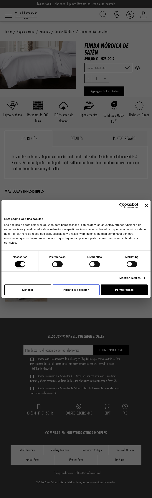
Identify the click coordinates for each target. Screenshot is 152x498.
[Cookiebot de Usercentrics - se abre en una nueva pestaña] (122, 205)
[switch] (57, 265)
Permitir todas (124, 289)
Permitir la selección (76, 289)
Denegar (27, 289)
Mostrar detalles (130, 277)
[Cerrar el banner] (146, 205)
